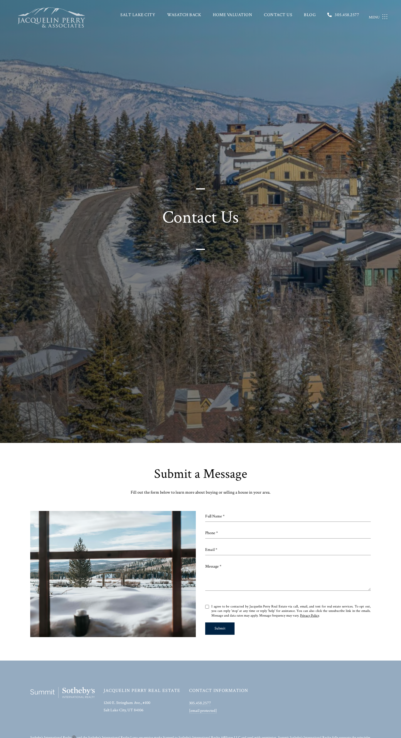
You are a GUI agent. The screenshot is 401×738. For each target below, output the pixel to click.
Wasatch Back (184, 15)
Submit (220, 628)
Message (212, 566)
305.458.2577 (347, 15)
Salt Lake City (137, 15)
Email (210, 549)
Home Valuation (232, 15)
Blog (310, 15)
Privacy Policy (309, 615)
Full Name (213, 516)
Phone (210, 533)
